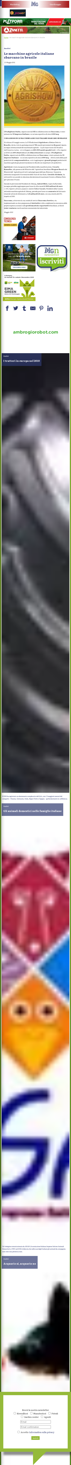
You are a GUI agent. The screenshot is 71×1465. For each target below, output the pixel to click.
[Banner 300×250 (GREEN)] (19, 300)
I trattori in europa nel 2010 (21, 360)
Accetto (37, 1432)
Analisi (7, 48)
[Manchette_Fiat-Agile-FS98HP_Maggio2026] (53, 16)
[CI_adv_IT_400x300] (19, 239)
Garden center (31, 1416)
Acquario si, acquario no (19, 1263)
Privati (55, 1413)
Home (6, 37)
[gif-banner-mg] (36, 33)
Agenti (47, 1416)
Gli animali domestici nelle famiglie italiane (32, 811)
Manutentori (39, 1413)
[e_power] (18, 16)
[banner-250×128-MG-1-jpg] (35, 346)
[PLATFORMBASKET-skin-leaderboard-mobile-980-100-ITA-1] (35, 25)
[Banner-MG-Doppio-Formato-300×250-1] (19, 271)
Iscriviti (35, 1438)
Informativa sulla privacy (41, 1432)
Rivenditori (22, 1413)
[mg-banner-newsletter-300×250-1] (52, 271)
